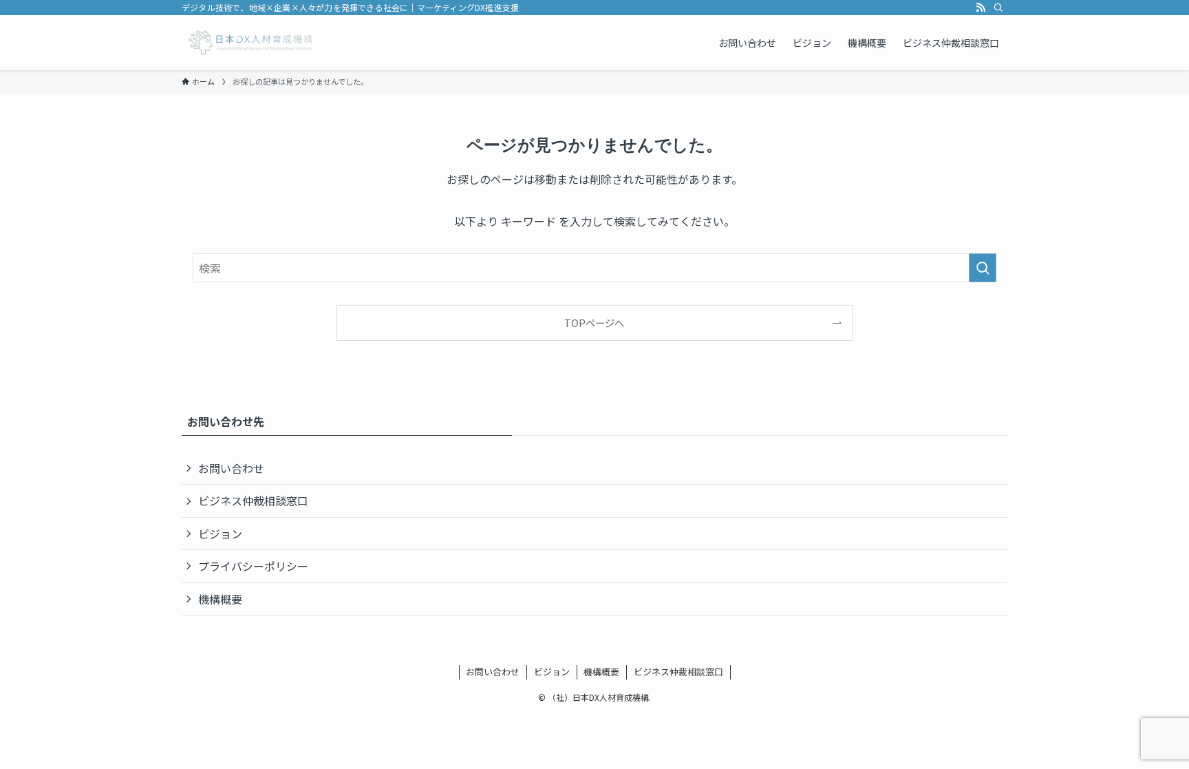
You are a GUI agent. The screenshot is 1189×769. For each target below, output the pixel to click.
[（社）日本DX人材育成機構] (250, 42)
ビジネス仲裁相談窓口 (253, 500)
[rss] (980, 7)
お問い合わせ (231, 468)
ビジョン (220, 533)
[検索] (998, 7)
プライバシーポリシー (253, 566)
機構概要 (220, 599)
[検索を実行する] (982, 267)
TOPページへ (594, 322)
